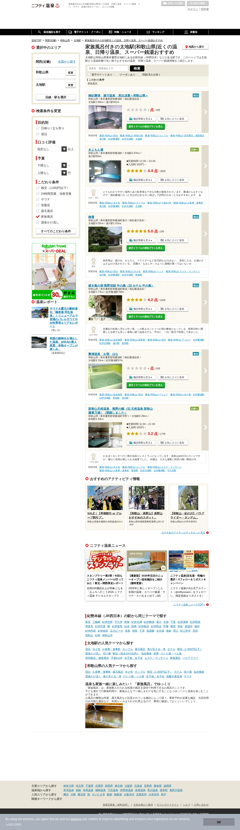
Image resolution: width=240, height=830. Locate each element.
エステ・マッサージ (156, 657)
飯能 (109, 794)
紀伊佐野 (107, 621)
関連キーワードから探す (47, 798)
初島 (134, 630)
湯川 (158, 621)
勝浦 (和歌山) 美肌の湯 (131, 135)
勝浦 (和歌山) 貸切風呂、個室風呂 (187, 135)
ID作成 (205, 8)
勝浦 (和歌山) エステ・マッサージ (183, 271)
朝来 (134, 626)
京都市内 (141, 794)
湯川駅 (102, 139)
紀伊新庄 (144, 626)
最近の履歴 (198, 3)
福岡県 (167, 785)
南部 (173, 626)
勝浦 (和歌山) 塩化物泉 (110, 340)
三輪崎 (96, 621)
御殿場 (118, 794)
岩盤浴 (45, 205)
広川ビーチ (116, 630)
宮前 (195, 630)
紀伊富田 (117, 626)
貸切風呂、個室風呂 (97, 657)
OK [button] (219, 821)
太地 (166, 621)
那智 (127, 621)
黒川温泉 (152, 790)
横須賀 (82, 794)
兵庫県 (99, 785)
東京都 (119, 785)
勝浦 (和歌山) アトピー (179, 340)
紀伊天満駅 (127, 139)
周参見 (89, 626)
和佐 (180, 626)
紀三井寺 (185, 630)
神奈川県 (68, 785)
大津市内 (153, 794)
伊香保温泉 (126, 790)
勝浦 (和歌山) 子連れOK (159, 203)
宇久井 (118, 621)
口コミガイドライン (168, 805)
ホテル (171, 649)
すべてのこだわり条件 (56, 231)
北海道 (138, 785)
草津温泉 (68, 790)
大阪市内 (129, 794)
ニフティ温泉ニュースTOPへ (189, 604)
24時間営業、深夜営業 (56, 193)
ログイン (193, 8)
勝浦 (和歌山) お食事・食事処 (188, 203)
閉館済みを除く (151, 74)
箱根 (78, 790)
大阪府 (128, 785)
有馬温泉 (88, 790)
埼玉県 (80, 785)
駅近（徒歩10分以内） (126, 653)
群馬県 (109, 785)
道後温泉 (140, 790)
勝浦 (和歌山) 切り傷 (180, 394)
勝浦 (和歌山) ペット (153, 271)
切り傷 (107, 653)
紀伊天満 (136, 621)
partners (76, 819)
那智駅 (138, 274)
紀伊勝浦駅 (114, 139)
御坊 (197, 626)
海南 (168, 630)
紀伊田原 (195, 621)
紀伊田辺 (156, 626)
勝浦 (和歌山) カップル (156, 135)
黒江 (175, 630)
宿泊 (88, 649)
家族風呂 (175, 657)
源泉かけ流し (93, 653)
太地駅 (138, 139)
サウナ (188, 676)
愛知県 (158, 785)
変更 (70, 72)
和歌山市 (107, 635)
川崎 (73, 794)
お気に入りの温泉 (173, 3)
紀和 (97, 635)
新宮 (88, 621)
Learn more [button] (13, 824)
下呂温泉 (113, 790)
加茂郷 (150, 630)
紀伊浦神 (183, 621)
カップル (127, 649)
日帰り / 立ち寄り (52, 128)
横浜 (66, 794)
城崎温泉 (100, 790)
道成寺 (189, 626)
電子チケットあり (102, 74)
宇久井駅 (171, 470)
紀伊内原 (90, 630)
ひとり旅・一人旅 (171, 653)
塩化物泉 (146, 653)
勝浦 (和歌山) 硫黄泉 (134, 340)
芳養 (166, 626)
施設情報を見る (141, 118)
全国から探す (67, 61)
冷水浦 (160, 630)
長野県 (148, 785)
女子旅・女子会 (133, 657)
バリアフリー (190, 657)
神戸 (163, 794)
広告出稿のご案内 (143, 805)
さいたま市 (98, 794)
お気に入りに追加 (174, 118)
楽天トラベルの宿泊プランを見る (146, 126)
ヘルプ (186, 805)
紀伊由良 (103, 630)
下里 (173, 621)
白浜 (127, 626)
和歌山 (89, 635)
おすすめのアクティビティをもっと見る (183, 532)
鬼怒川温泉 (176, 790)
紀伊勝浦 (149, 621)
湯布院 (164, 790)
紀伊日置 (100, 626)
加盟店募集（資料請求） (116, 805)
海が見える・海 (156, 649)
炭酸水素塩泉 (174, 676)
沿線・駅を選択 (55, 97)
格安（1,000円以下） (189, 649)
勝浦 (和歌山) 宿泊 (108, 135)
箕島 (127, 630)
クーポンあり (127, 74)
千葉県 (89, 785)
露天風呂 (140, 649)
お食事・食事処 (111, 649)
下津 (142, 630)
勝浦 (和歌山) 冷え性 (109, 203)
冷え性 (96, 649)
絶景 (156, 653)
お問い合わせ (201, 805)
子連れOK (116, 657)
